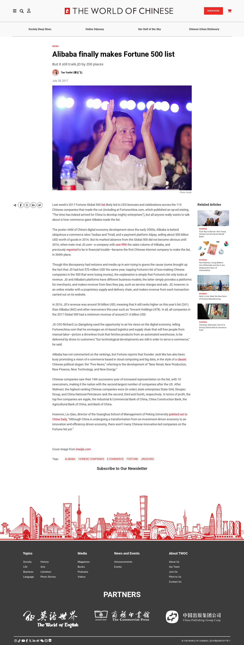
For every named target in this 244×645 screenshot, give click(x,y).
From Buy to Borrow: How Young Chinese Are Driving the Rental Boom (212, 234)
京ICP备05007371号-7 (219, 641)
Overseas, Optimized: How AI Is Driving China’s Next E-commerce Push (212, 327)
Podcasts (83, 571)
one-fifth (121, 244)
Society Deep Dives (40, 29)
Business (28, 571)
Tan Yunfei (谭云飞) (71, 72)
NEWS (55, 46)
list (103, 204)
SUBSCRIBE (213, 11)
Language (28, 576)
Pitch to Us (175, 576)
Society (27, 561)
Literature (46, 571)
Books (81, 566)
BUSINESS (203, 229)
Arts (43, 566)
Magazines (84, 561)
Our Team (174, 566)
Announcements (123, 561)
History (45, 561)
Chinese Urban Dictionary (204, 29)
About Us (174, 561)
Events (118, 566)
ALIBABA (70, 459)
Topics (27, 553)
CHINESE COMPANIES (91, 459)
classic (181, 359)
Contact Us (175, 581)
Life (25, 566)
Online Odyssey (94, 29)
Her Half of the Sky (149, 29)
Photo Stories (48, 576)
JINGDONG (147, 459)
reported (72, 249)
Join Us (173, 571)
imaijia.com (83, 449)
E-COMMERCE (115, 459)
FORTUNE (132, 459)
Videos (81, 576)
